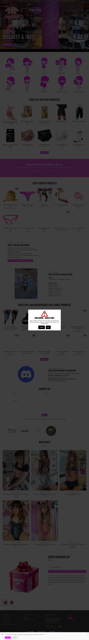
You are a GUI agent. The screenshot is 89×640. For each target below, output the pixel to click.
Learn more (42, 634)
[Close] (87, 633)
